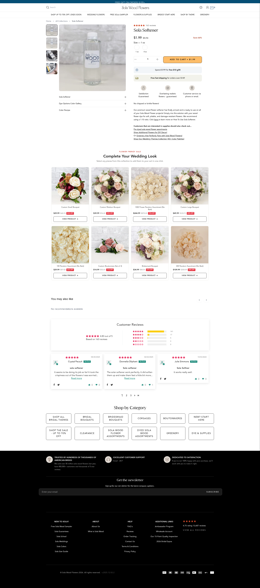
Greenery (204, 14)
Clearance (87, 433)
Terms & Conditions (130, 546)
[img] (72, 357)
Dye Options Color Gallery (70, 103)
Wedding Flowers (96, 14)
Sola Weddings (61, 541)
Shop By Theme (188, 14)
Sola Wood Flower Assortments (116, 433)
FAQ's (130, 526)
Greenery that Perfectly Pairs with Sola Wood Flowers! (159, 135)
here (156, 119)
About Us (96, 526)
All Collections (62, 21)
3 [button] (130, 395)
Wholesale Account (164, 531)
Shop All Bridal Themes (58, 418)
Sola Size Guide (61, 551)
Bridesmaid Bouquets (115, 418)
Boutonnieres (172, 418)
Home (48, 21)
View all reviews (194, 530)
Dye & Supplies (201, 433)
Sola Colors (61, 546)
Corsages (144, 418)
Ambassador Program (164, 526)
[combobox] (62, 7)
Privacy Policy (130, 551)
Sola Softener (64, 97)
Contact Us (130, 541)
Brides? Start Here (166, 14)
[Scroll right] (206, 300)
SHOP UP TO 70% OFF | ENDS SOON (66, 14)
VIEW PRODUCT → (70, 219)
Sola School (61, 536)
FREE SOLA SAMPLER (119, 14)
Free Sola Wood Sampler (61, 526)
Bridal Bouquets (87, 418)
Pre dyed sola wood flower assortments (150, 129)
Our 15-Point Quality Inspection (164, 536)
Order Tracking (129, 536)
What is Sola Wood (96, 531)
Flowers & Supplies (143, 14)
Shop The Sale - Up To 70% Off (58, 433)
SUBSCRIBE (212, 492)
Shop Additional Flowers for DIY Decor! (150, 132)
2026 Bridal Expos (164, 541)
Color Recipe (64, 110)
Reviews (130, 531)
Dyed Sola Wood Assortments (144, 433)
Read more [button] (76, 378)
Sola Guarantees (62, 531)
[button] (139, 25)
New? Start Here (201, 418)
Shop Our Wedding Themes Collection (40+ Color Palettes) (159, 139)
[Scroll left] (199, 300)
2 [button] (126, 395)
